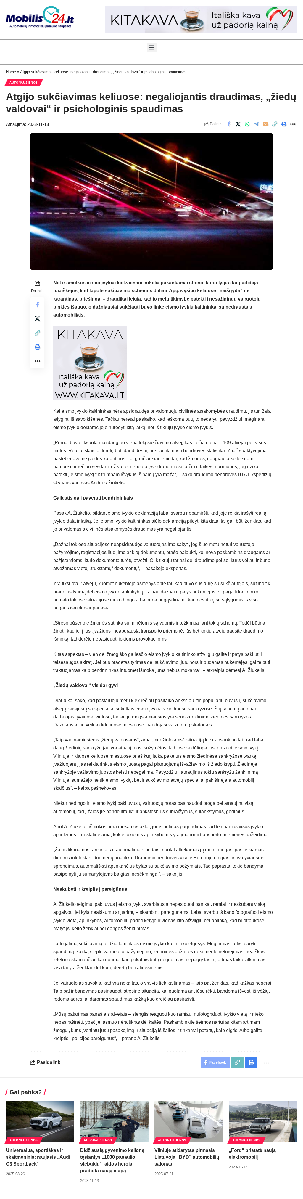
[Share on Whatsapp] (247, 124)
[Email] (265, 124)
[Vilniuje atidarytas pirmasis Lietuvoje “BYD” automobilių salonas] (188, 1121)
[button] (152, 47)
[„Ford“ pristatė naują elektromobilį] (263, 1121)
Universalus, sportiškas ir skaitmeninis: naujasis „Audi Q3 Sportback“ (38, 1157)
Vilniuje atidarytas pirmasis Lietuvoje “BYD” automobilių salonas (186, 1157)
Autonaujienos (23, 82)
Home (11, 72)
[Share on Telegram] (256, 124)
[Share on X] (238, 124)
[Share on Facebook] (229, 124)
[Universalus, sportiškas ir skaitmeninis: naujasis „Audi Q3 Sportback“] (40, 1121)
